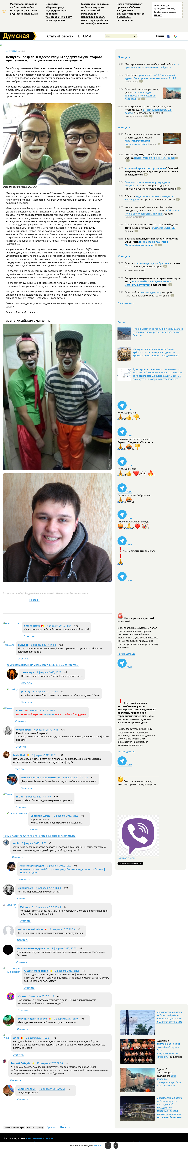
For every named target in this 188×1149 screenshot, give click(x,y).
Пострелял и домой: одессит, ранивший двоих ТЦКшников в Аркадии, (151, 226)
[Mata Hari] (6, 757)
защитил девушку (151, 292)
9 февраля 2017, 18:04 (48, 888)
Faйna (19, 710)
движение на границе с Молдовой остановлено (146, 243)
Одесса (129, 263)
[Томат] (7, 794)
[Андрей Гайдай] (5, 1062)
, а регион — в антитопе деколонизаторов (152, 265)
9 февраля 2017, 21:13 (41, 996)
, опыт (158, 284)
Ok (108, 1145)
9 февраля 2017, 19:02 (59, 865)
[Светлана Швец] (17, 813)
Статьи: (122, 322)
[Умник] (10, 999)
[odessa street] (11, 623)
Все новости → (126, 303)
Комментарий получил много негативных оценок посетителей (43, 664)
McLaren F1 (26, 907)
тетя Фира (27, 672)
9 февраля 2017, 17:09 (38, 796)
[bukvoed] (9, 645)
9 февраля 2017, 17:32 (34, 843)
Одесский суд (133, 292)
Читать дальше (126, 653)
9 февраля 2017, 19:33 (62, 929)
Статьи (53, 36)
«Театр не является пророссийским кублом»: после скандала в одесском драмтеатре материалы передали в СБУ (156, 352)
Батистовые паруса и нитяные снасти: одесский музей (142, 136)
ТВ (78, 36)
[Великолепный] (8, 1095)
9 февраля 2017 (12, 50)
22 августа (124, 57)
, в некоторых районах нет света (144, 114)
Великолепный (27, 1088)
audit (16, 843)
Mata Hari (19, 755)
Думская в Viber (126, 858)
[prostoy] (12, 689)
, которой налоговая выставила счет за (148, 294)
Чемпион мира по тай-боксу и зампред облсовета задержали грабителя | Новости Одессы (62, 871)
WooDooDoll (23, 729)
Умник (22, 996)
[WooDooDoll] (7, 734)
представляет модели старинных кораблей (137, 142)
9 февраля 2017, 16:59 (42, 710)
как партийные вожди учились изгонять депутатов (148, 283)
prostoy (25, 691)
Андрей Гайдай (20, 1063)
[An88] (6, 1037)
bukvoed (23, 644)
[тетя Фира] (12, 678)
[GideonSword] (8, 894)
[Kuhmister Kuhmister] (8, 935)
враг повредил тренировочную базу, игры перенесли (140, 95)
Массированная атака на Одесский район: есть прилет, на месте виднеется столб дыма (24, 8)
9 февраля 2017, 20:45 (49, 672)
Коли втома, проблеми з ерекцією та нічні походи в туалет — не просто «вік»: (149, 209)
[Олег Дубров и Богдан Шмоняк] (57, 184)
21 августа (124, 127)
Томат (19, 796)
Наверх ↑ (34, 599)
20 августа (124, 256)
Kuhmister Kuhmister (30, 929)
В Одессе (130, 196)
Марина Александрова (31, 948)
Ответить (29, 636)
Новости (66, 36)
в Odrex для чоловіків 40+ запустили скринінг (152, 212)
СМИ (87, 36)
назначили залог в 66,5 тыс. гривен (154, 157)
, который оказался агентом (157, 199)
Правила (52, 1127)
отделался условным (164, 227)
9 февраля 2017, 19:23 (48, 907)
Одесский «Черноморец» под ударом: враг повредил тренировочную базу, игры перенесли (59, 12)
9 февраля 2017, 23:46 (66, 1018)
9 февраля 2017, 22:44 (45, 691)
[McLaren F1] (9, 908)
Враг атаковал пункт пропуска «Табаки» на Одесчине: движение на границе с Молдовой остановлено (130, 12)
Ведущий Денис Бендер (32, 1018)
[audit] (6, 844)
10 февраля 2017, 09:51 (52, 1088)
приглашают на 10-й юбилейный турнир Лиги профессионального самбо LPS (150, 76)
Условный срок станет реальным (145, 168)
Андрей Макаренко (36, 970)
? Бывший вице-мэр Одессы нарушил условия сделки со (152, 171)
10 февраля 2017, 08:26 (50, 1063)
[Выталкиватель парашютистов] (12, 783)
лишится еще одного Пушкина (151, 263)
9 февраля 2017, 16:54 (59, 625)
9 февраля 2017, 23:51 (38, 1037)
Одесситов (131, 75)
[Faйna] (7, 708)
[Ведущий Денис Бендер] (8, 1025)
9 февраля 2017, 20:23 (64, 948)
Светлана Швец (40, 815)
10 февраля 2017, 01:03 (65, 815)
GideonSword (25, 888)
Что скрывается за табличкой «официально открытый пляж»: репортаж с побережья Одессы (158, 332)
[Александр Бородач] (11, 870)
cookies (98, 1145)
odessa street (32, 625)
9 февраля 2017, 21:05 (67, 970)
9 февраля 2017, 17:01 (45, 729)
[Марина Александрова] (8, 953)
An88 (16, 1037)
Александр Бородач (32, 865)
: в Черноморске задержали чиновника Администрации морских (150, 187)
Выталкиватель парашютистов (40, 777)
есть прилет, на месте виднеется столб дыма (152, 66)
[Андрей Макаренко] (11, 971)
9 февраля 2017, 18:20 (75, 777)
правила (49, 714)
